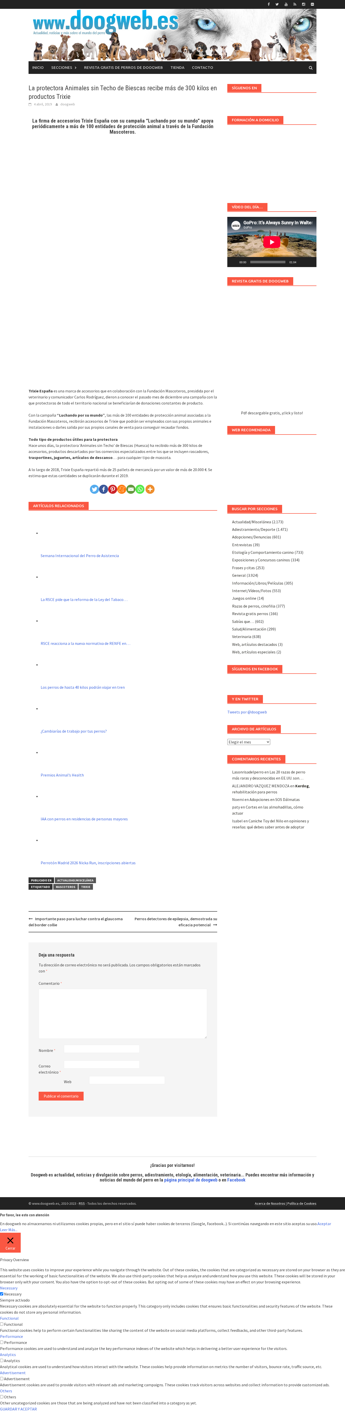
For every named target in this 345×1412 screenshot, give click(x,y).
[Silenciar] (301, 262)
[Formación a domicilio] (271, 161)
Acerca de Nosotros (270, 1203)
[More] (150, 489)
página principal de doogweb (190, 1180)
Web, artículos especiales (254, 651)
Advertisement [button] (13, 1372)
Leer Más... (8, 1229)
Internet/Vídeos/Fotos (251, 590)
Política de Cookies (301, 1203)
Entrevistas (242, 544)
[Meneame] (121, 489)
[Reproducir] (233, 262)
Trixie (85, 887)
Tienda (177, 67)
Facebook (236, 1180)
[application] (271, 242)
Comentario (50, 983)
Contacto (202, 67)
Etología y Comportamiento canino (263, 552)
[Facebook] (103, 489)
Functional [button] (9, 1318)
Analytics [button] (8, 1354)
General (239, 575)
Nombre (47, 1050)
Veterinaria (241, 636)
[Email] (130, 489)
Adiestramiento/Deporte (253, 529)
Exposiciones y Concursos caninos (261, 559)
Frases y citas (243, 567)
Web (67, 1081)
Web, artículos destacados (254, 644)
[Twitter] (94, 489)
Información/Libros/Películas (257, 583)
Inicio (38, 67)
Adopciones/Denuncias (251, 536)
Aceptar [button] (324, 1223)
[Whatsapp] (139, 489)
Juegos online (244, 598)
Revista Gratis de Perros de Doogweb (123, 67)
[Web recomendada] (271, 467)
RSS (82, 1203)
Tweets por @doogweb (247, 711)
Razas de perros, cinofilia (253, 606)
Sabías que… (243, 621)
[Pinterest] (112, 489)
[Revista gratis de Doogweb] (271, 350)
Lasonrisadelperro (248, 771)
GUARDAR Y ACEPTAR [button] (18, 1408)
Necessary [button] (8, 1287)
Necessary (12, 1293)
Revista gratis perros (250, 613)
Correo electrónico (50, 1069)
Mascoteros (65, 887)
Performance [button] (11, 1336)
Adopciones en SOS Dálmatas (275, 799)
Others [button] (6, 1390)
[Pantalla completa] (309, 262)
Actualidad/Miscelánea (75, 880)
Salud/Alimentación (249, 628)
